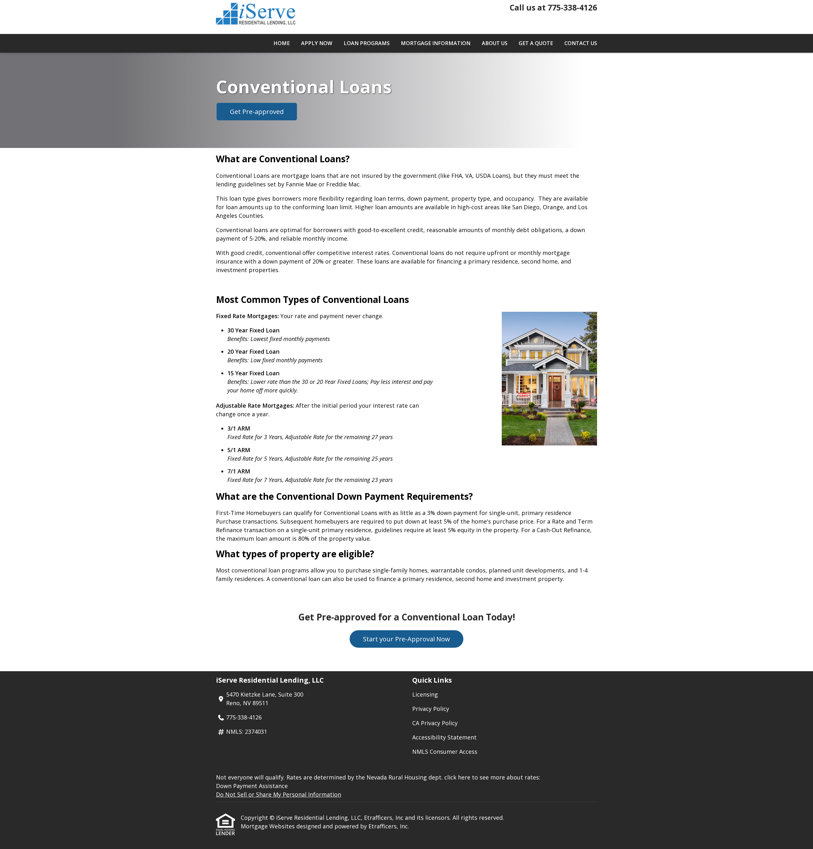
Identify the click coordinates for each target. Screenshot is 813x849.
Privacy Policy (430, 708)
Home (281, 43)
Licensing (425, 694)
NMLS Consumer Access (444, 751)
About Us (494, 43)
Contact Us (580, 43)
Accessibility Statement (444, 737)
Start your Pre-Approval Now (406, 639)
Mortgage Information (435, 43)
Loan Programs (367, 43)
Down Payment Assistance (252, 786)
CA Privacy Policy (435, 723)
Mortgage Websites (268, 826)
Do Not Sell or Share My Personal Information (278, 794)
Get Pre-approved (257, 111)
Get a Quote (536, 43)
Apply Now (316, 43)
